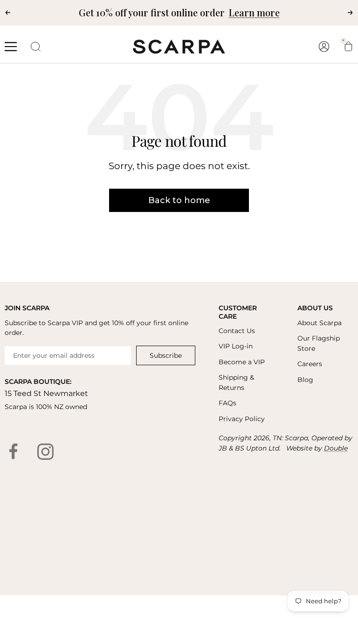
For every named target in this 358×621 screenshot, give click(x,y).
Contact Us (237, 331)
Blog (305, 379)
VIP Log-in (236, 346)
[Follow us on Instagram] (45, 451)
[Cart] (348, 46)
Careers (309, 364)
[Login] (324, 46)
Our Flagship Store (318, 343)
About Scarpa (319, 323)
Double (336, 448)
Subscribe (166, 355)
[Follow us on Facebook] (13, 451)
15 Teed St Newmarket (46, 393)
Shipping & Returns (236, 382)
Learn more (254, 12)
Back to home (179, 200)
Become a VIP (242, 362)
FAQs (227, 403)
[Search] (36, 46)
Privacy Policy (242, 419)
